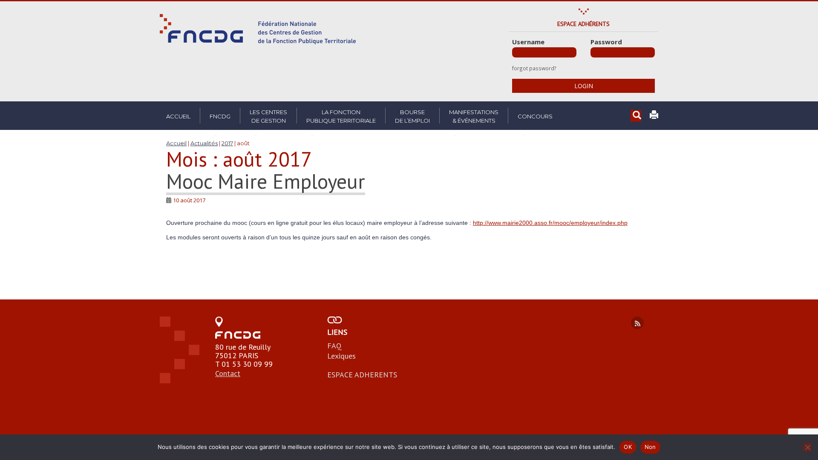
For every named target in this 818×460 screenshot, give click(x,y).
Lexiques (341, 356)
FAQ (334, 346)
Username (528, 41)
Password (606, 41)
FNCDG (220, 116)
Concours (535, 116)
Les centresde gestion (268, 116)
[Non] (807, 447)
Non (650, 446)
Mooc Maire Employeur (265, 181)
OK (628, 446)
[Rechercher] (636, 116)
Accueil (178, 116)
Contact (227, 373)
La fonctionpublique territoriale (341, 116)
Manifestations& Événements (473, 116)
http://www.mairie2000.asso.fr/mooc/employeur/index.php (550, 222)
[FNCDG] (258, 29)
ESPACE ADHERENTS (362, 375)
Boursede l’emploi (412, 116)
